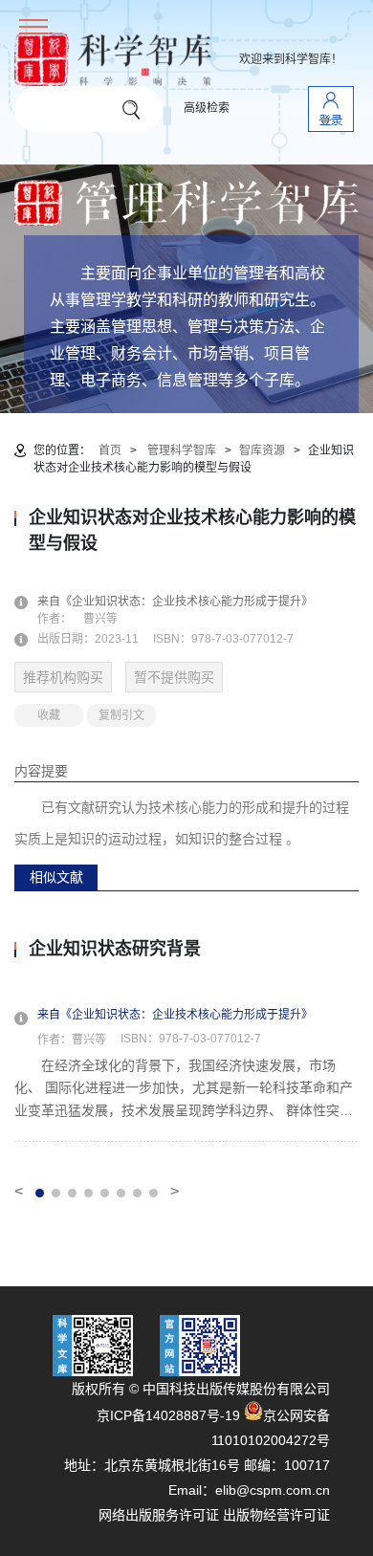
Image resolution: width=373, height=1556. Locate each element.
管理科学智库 (181, 450)
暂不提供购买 (174, 677)
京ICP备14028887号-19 (168, 1415)
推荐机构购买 (63, 677)
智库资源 (262, 450)
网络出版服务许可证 (159, 1515)
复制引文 (121, 715)
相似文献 (56, 877)
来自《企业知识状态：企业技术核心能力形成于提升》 (186, 601)
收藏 (48, 715)
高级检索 (207, 108)
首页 (110, 450)
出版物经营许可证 (276, 1515)
